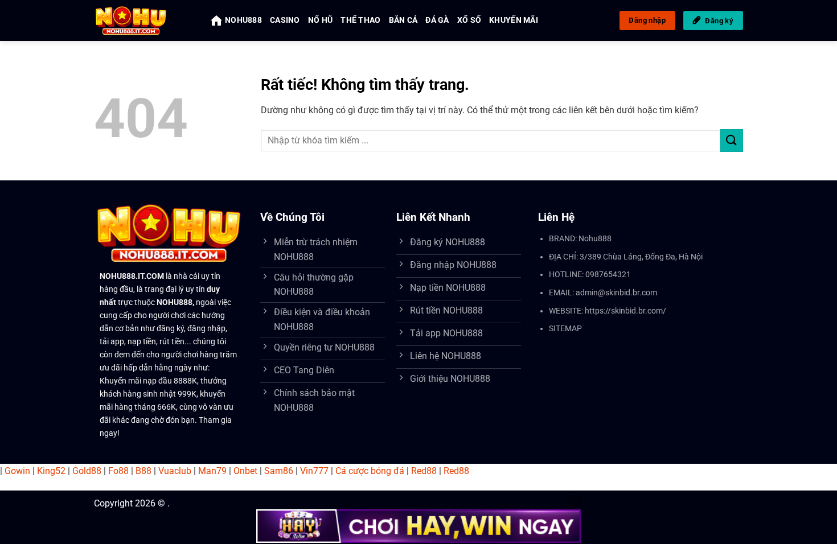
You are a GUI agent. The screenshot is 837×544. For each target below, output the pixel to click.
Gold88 (86, 470)
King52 (51, 470)
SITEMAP (565, 328)
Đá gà (437, 20)
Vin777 (314, 470)
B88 (143, 470)
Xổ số (469, 20)
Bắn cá (403, 20)
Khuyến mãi (513, 20)
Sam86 (278, 470)
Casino (285, 20)
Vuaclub (174, 470)
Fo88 (118, 470)
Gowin (17, 470)
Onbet (245, 470)
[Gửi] (731, 140)
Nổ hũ (320, 20)
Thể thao (360, 20)
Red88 (424, 470)
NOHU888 (243, 20)
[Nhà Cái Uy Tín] (144, 20)
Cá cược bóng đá (369, 470)
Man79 (212, 470)
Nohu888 (595, 239)
